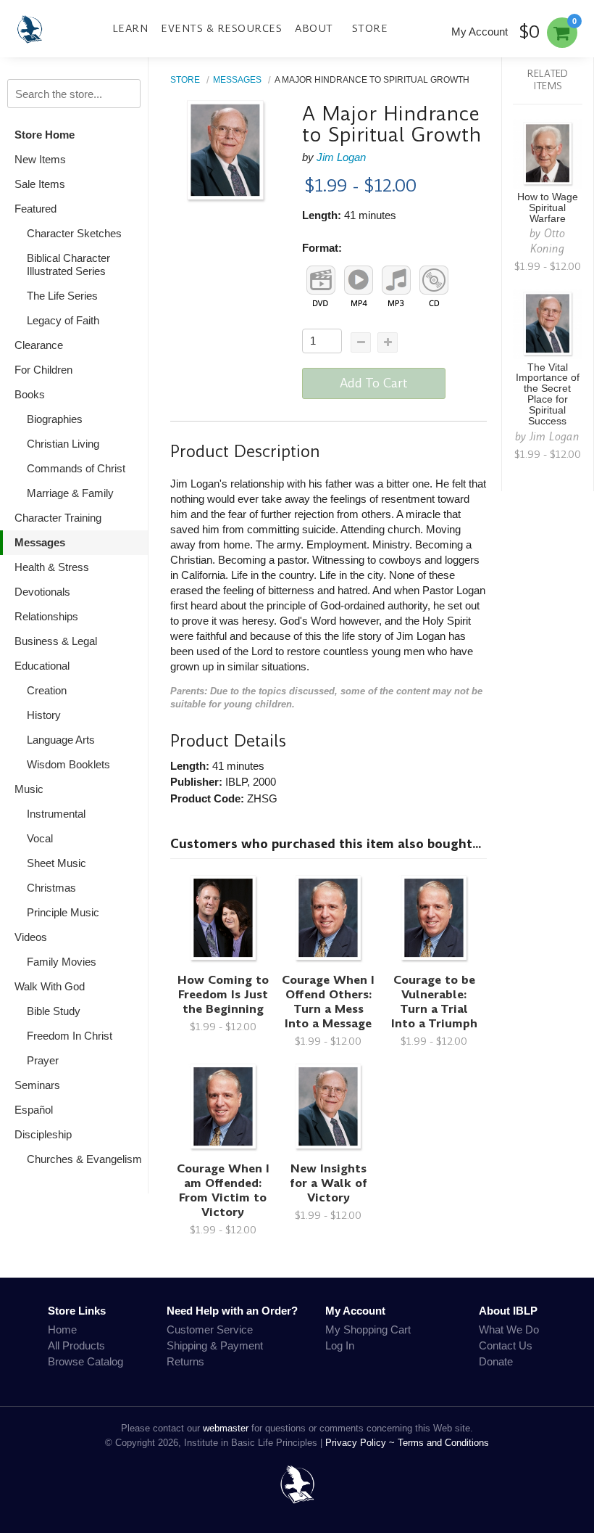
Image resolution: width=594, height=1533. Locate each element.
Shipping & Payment (215, 1345)
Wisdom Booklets (68, 764)
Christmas (51, 887)
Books (29, 394)
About (314, 28)
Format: (322, 248)
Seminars (37, 1085)
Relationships (46, 616)
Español (33, 1109)
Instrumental (56, 813)
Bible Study (53, 1011)
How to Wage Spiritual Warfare (547, 208)
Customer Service (210, 1329)
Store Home (44, 134)
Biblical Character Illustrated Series (68, 264)
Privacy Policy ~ (361, 1442)
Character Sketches (74, 233)
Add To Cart (374, 383)
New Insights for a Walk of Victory (328, 1183)
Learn (130, 28)
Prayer (43, 1060)
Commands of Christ (76, 468)
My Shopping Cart (368, 1329)
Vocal (40, 838)
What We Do (509, 1329)
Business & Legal (55, 641)
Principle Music (63, 912)
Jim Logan (341, 157)
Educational (42, 665)
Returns (185, 1361)
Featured (35, 208)
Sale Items (39, 184)
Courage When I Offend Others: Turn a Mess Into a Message (328, 1001)
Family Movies (61, 961)
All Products (76, 1345)
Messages (39, 542)
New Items (40, 159)
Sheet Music (56, 863)
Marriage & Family (70, 493)
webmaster (225, 1428)
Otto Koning (547, 241)
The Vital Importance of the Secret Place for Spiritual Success (548, 394)
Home (62, 1329)
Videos (30, 937)
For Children (43, 369)
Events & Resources (221, 28)
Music (28, 789)
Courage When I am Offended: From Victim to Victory (223, 1190)
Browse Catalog (85, 1361)
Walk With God (49, 986)
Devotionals (42, 591)
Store (370, 28)
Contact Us (505, 1345)
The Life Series (62, 295)
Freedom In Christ (69, 1035)
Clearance (38, 345)
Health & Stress (51, 567)
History (44, 715)
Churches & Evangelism (84, 1159)
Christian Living (63, 443)
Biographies (55, 419)
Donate (496, 1361)
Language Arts (61, 739)
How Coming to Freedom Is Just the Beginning (223, 994)
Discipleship (43, 1134)
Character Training (57, 517)
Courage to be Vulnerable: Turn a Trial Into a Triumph (434, 1001)
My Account (479, 31)
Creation (47, 690)
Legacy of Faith (63, 320)
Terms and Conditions (443, 1442)
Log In (339, 1345)
